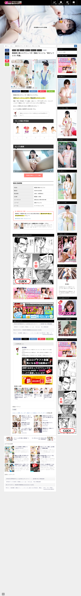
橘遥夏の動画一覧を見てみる (24, 218)
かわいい (14, 50)
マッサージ (39, 50)
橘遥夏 (45, 50)
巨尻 (18, 50)
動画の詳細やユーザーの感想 (34, 175)
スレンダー (22, 50)
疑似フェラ (28, 50)
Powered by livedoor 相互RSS (48, 334)
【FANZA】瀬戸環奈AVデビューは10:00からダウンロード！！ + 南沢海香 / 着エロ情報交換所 (25, 478)
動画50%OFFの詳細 (41, 27)
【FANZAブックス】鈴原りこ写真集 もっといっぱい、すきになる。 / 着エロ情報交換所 (31, 326)
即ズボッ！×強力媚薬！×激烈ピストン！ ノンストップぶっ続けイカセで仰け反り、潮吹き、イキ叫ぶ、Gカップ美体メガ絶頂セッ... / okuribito (30, 487)
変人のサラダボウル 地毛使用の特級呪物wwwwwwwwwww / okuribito (28, 329)
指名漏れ (24, 347)
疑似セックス (33, 50)
